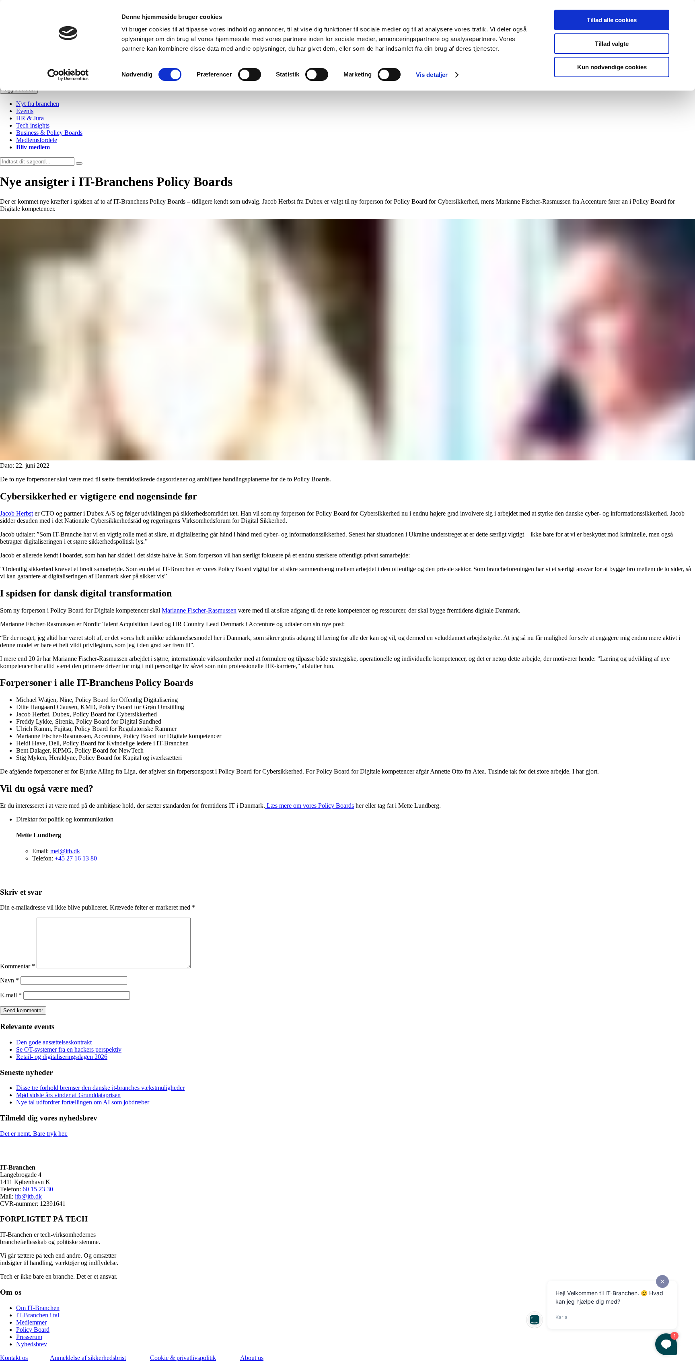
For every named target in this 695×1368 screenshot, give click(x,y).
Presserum (29, 1336)
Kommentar (17, 966)
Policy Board (32, 1329)
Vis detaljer (432, 74)
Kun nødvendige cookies (612, 67)
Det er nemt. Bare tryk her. (34, 1133)
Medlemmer (31, 1322)
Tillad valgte (612, 43)
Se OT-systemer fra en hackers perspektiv (68, 1049)
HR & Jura (30, 118)
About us (251, 1357)
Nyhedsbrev (31, 1344)
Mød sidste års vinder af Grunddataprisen (68, 1095)
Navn (9, 980)
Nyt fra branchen (37, 103)
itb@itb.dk (28, 1196)
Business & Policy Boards (49, 132)
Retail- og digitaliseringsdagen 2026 (61, 1056)
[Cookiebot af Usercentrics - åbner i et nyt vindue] (68, 75)
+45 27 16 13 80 (76, 858)
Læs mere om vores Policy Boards (309, 805)
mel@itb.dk (65, 851)
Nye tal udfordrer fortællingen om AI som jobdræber (82, 1102)
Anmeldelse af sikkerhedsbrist (88, 1357)
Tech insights (32, 125)
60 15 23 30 (38, 1189)
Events (24, 110)
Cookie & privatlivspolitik (183, 1357)
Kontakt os (14, 1357)
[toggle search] (79, 163)
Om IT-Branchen (38, 1307)
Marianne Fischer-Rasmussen (199, 610)
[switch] (249, 74)
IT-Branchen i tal (37, 1315)
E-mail (11, 995)
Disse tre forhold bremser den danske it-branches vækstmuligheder (100, 1087)
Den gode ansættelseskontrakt (54, 1042)
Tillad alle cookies (612, 20)
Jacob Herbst (16, 513)
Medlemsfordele (36, 139)
